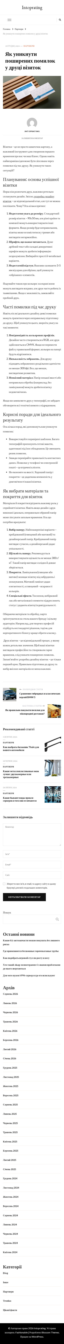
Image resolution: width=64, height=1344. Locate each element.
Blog (5, 1273)
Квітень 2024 (10, 1252)
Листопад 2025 (11, 1076)
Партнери (29, 46)
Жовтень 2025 (10, 1086)
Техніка (7, 1300)
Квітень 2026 (10, 1030)
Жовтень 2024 (10, 1196)
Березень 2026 (10, 1039)
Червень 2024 (10, 1233)
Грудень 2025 (10, 1067)
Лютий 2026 (9, 1049)
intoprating (32, 131)
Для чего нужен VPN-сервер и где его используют (29, 975)
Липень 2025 (10, 1113)
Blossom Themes (50, 1332)
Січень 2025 (9, 1169)
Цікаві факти (10, 1310)
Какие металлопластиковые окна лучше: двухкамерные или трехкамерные (21, 774)
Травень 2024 (10, 1242)
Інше (5, 1282)
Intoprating (32, 7)
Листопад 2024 (11, 1187)
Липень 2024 (10, 1224)
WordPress (37, 1336)
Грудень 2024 (10, 1178)
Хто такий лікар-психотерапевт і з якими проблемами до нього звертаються (31, 966)
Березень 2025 (10, 1150)
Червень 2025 (10, 1123)
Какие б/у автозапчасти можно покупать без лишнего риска (31, 942)
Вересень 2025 (10, 1095)
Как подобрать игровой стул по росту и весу (26, 957)
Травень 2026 (10, 1021)
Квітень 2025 (10, 1141)
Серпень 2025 (10, 1104)
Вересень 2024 (10, 1206)
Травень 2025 (10, 1132)
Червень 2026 (10, 1012)
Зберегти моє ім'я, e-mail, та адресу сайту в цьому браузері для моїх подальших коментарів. (31, 885)
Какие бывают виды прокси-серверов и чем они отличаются (20, 799)
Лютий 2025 (9, 1159)
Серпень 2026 (10, 993)
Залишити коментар (32, 138)
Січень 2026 (9, 1058)
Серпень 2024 (10, 1215)
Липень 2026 (10, 1003)
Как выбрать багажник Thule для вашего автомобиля (21, 748)
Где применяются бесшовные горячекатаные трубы (31, 951)
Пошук (7, 912)
